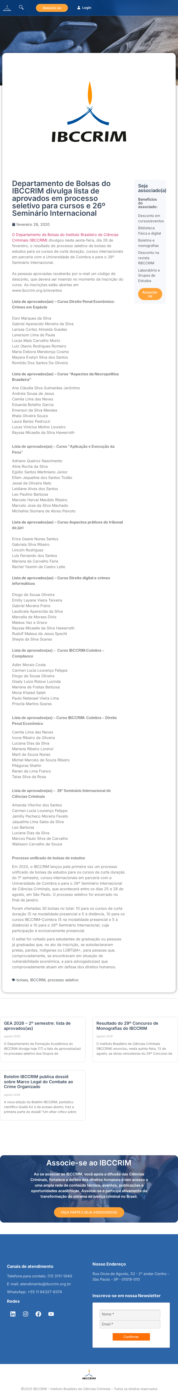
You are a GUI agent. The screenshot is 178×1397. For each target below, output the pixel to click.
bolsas (22, 980)
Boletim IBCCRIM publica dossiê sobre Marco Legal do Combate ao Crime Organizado (38, 1081)
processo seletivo (63, 980)
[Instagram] (25, 1314)
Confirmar (131, 1337)
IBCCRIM (37, 980)
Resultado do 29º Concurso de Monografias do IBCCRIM (127, 1026)
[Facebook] (38, 1314)
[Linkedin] (13, 1314)
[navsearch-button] (21, 8)
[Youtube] (51, 1314)
